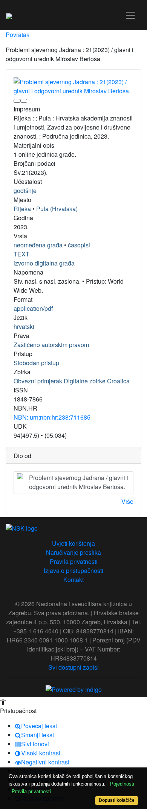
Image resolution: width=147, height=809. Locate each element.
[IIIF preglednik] (17, 101)
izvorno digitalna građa (44, 263)
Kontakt (73, 579)
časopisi (79, 245)
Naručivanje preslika (73, 552)
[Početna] (9, 15)
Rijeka (22, 208)
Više (127, 501)
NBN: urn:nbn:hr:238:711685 (52, 417)
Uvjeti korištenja (73, 543)
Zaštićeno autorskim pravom (51, 344)
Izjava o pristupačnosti (73, 570)
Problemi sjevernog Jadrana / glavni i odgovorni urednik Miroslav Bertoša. (78, 482)
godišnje (25, 190)
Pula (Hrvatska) (57, 208)
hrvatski (24, 326)
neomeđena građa (38, 245)
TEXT (21, 254)
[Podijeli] (23, 101)
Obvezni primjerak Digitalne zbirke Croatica (72, 381)
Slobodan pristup (36, 362)
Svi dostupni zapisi (73, 667)
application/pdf (33, 308)
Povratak (17, 34)
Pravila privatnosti (74, 561)
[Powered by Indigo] (74, 688)
